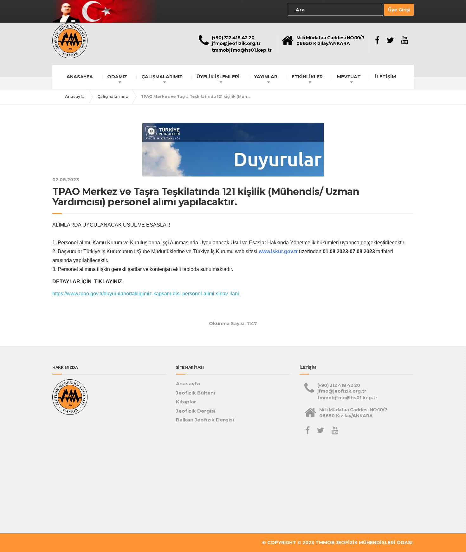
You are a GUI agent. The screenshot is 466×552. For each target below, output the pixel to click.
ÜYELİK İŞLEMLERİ (218, 77)
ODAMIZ (117, 77)
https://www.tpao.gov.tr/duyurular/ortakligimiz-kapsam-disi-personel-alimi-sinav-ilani (145, 293)
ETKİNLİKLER (307, 77)
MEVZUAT (349, 77)
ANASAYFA (80, 77)
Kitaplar (186, 402)
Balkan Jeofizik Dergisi (205, 420)
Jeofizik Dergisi (195, 411)
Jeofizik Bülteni (195, 393)
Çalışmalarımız (112, 96)
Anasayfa (75, 96)
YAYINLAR (265, 77)
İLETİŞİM (385, 77)
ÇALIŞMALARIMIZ (161, 77)
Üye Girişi (399, 10)
